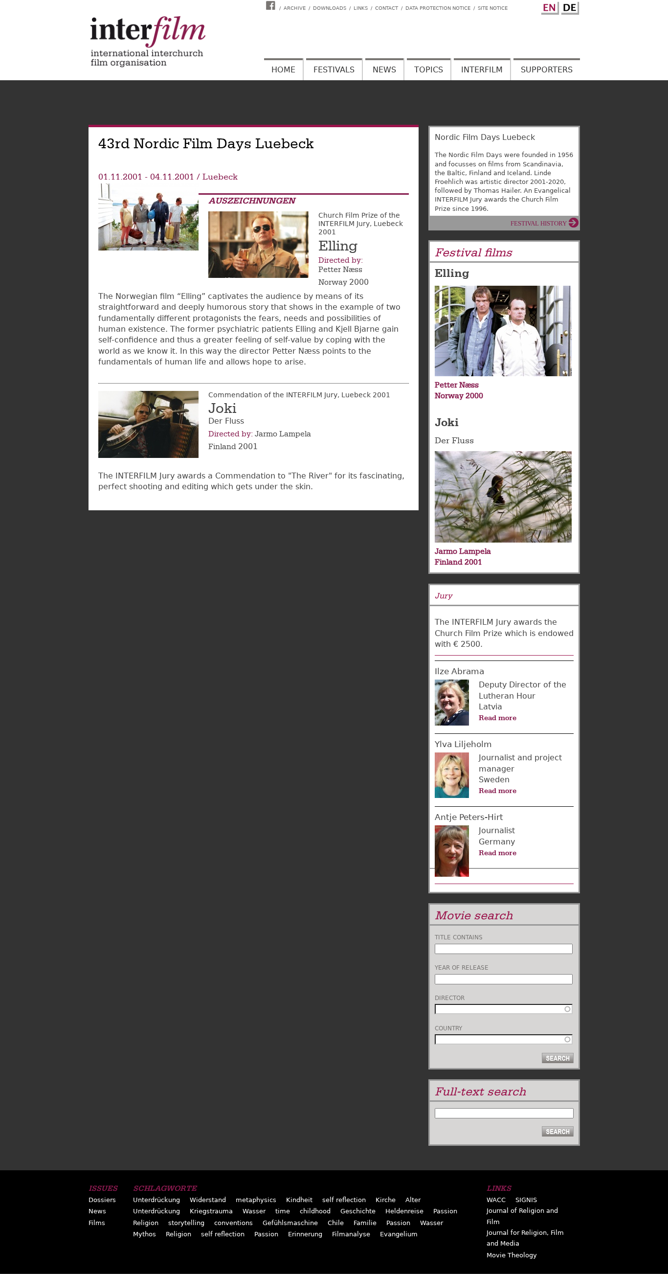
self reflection (344, 1200)
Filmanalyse (351, 1234)
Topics (428, 69)
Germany (497, 841)
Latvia (490, 706)
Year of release (462, 967)
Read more (497, 717)
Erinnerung (305, 1234)
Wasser (254, 1211)
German (569, 6)
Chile (336, 1223)
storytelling (186, 1223)
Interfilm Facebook (272, 5)
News (384, 69)
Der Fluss (454, 440)
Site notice (493, 8)
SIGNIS (526, 1200)
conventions (233, 1223)
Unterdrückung (156, 1200)
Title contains (459, 937)
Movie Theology (512, 1255)
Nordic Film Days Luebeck (485, 137)
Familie (365, 1223)
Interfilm (482, 69)
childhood (315, 1211)
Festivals (334, 69)
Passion (445, 1211)
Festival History (539, 223)
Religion (145, 1223)
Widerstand (208, 1200)
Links (361, 8)
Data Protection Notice (437, 8)
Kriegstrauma (211, 1211)
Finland (222, 446)
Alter (413, 1200)
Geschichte (358, 1211)
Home (283, 69)
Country (448, 1028)
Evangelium (399, 1234)
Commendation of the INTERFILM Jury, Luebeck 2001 (299, 395)
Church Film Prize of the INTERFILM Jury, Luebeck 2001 (360, 223)
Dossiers (102, 1200)
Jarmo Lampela (283, 434)
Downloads (329, 8)
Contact (386, 8)
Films (97, 1223)
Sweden (494, 779)
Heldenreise (404, 1211)
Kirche (386, 1200)
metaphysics (256, 1200)
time (282, 1211)
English (548, 6)
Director (450, 998)
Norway (332, 282)
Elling (337, 246)
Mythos (144, 1234)
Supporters (547, 69)
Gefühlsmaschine (290, 1223)
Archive (295, 8)
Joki (222, 408)
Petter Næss (340, 269)
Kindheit (299, 1200)
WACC (496, 1200)
